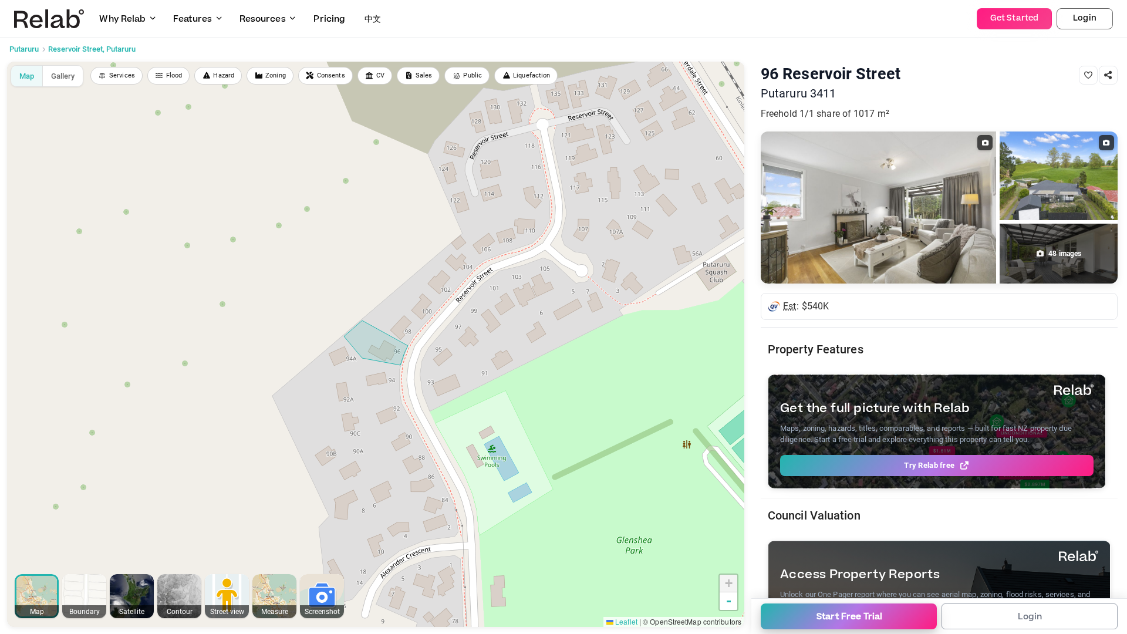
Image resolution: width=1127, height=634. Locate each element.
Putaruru (24, 49)
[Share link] (1108, 75)
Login (1084, 18)
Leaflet (625, 621)
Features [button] (192, 19)
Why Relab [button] (122, 19)
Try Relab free (929, 465)
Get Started (1014, 18)
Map (26, 76)
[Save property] (1088, 75)
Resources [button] (262, 19)
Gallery (63, 76)
